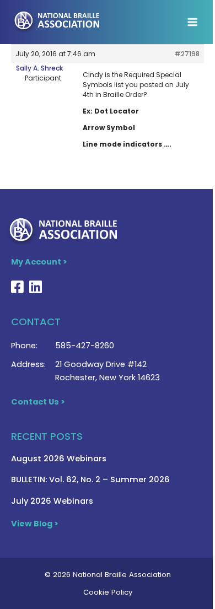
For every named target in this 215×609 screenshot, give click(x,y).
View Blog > (34, 523)
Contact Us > (38, 401)
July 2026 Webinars (52, 500)
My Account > (39, 261)
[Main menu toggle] (192, 22)
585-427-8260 (84, 345)
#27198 (187, 53)
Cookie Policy (107, 592)
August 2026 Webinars (58, 458)
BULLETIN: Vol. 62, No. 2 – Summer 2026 (90, 479)
